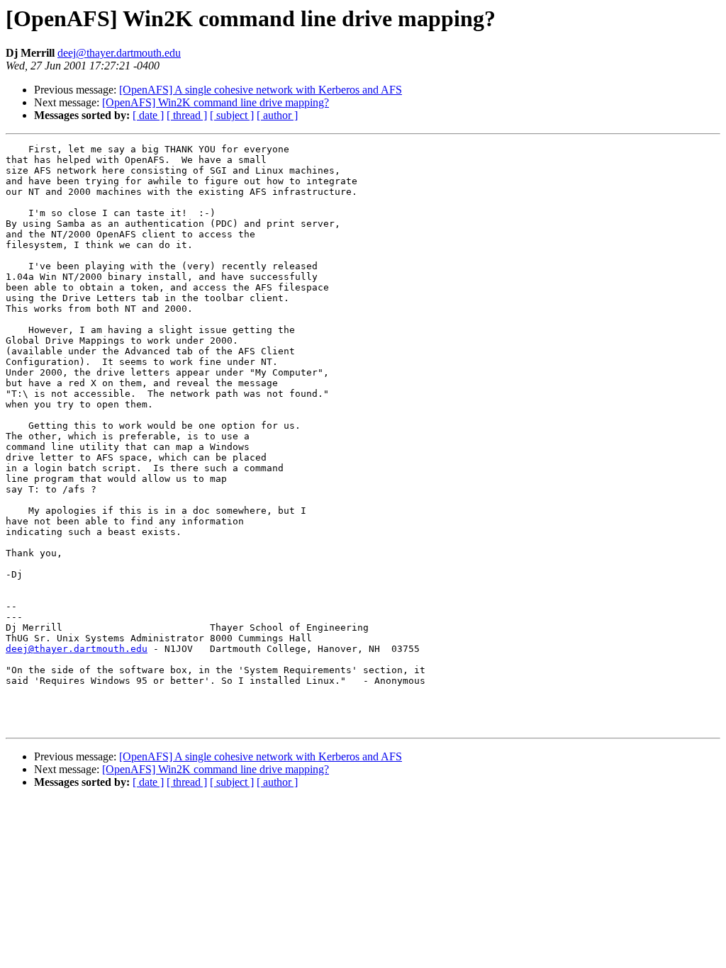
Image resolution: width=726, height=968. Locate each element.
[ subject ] (232, 115)
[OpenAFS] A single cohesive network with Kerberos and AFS (260, 90)
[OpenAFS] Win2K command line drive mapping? (215, 102)
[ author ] (277, 115)
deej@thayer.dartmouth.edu (119, 53)
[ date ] (148, 115)
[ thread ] (187, 115)
